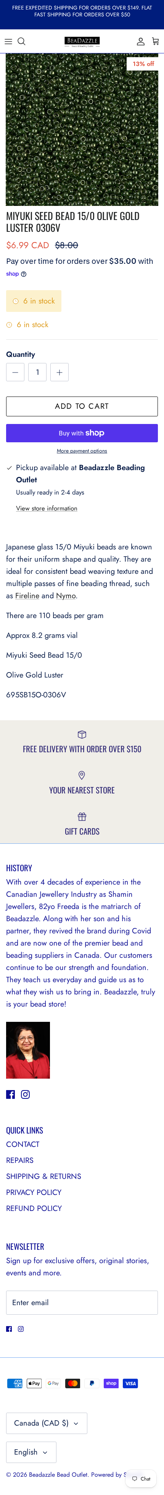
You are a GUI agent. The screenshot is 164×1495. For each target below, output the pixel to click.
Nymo (66, 595)
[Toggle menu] (8, 41)
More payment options (82, 451)
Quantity (20, 354)
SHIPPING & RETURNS (43, 1176)
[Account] (138, 41)
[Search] (25, 41)
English (26, 1452)
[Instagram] (25, 1094)
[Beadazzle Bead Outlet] (82, 41)
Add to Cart (82, 406)
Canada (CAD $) (41, 1423)
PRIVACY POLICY (33, 1192)
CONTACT (22, 1144)
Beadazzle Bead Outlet (58, 1474)
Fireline (27, 595)
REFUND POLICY (34, 1208)
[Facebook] (10, 1094)
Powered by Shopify (117, 1474)
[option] (82, 129)
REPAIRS (20, 1160)
